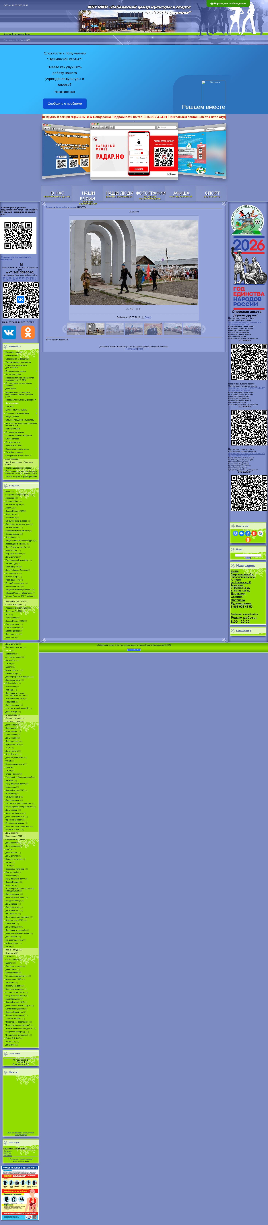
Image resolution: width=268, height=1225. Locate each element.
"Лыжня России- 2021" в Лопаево (20, 596)
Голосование (11, 731)
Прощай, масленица (14, 583)
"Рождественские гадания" (17, 1025)
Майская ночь (11, 943)
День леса (10, 833)
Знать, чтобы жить (14, 813)
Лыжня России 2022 (14, 511)
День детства (11, 557)
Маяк (7, 491)
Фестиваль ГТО (12, 580)
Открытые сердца (13, 966)
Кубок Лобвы (11, 683)
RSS (28, 40)
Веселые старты (13, 504)
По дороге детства (14, 940)
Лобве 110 (10, 1041)
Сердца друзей (12, 534)
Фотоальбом (61, 207)
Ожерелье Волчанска (15, 839)
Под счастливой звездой (16, 708)
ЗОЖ (7, 614)
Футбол (8, 849)
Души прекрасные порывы (17, 677)
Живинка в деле (12, 680)
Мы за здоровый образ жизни (18, 807)
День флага (10, 537)
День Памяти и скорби (15, 547)
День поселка (11, 634)
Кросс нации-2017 (13, 836)
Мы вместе (10, 517)
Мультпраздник (12, 999)
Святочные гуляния (14, 1009)
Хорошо (7, 1153)
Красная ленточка (13, 859)
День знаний (11, 738)
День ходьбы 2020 (13, 611)
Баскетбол (10, 660)
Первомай (10, 498)
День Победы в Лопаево (16, 570)
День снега (10, 514)
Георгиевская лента (14, 764)
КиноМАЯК (10, 923)
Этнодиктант (11, 728)
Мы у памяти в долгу (15, 784)
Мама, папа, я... (12, 670)
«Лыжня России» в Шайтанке (18, 593)
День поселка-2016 (14, 920)
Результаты (14, 1159)
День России (11, 550)
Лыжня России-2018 (14, 790)
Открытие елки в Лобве (16, 521)
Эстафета (10, 654)
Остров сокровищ (13, 718)
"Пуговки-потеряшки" (15, 1015)
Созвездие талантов (14, 869)
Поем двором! (12, 567)
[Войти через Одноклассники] (248, 540)
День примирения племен (17, 933)
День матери (11, 712)
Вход (27, 34)
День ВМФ (10, 1045)
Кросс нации (11, 734)
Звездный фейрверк (14, 897)
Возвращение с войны (15, 544)
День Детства (11, 754)
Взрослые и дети (13, 986)
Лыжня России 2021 (14, 601)
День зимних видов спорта (17, 1005)
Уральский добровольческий (18, 777)
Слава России (12, 774)
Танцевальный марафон (16, 560)
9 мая (8, 650)
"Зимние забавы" (13, 1018)
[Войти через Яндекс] (254, 533)
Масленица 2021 (13, 586)
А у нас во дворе (13, 657)
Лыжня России (12, 882)
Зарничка (9, 982)
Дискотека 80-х (12, 910)
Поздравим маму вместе (17, 531)
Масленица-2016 (13, 979)
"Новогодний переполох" (16, 1022)
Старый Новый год (14, 1012)
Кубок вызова (11, 973)
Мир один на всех (13, 554)
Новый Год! (10, 793)
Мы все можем (12, 527)
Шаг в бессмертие (13, 647)
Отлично (7, 1151)
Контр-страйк (11, 872)
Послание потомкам (14, 823)
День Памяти (11, 751)
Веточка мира (11, 573)
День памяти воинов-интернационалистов (15, 694)
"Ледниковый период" (15, 1032)
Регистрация (18, 34)
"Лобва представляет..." (16, 976)
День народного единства (17, 826)
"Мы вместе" (11, 914)
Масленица (10, 618)
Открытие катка (12, 627)
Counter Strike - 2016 (14, 992)
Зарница (9, 690)
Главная (7, 34)
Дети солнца (11, 725)
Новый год (10, 702)
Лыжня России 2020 (14, 621)
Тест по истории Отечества (18, 803)
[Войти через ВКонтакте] (241, 533)
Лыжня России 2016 (14, 1002)
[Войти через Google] (260, 533)
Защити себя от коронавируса (19, 540)
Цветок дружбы (12, 631)
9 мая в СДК (11, 563)
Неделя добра (11, 501)
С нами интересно (13, 604)
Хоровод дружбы (13, 721)
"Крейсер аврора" (13, 820)
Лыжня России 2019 (14, 698)
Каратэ (8, 667)
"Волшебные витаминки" (16, 1035)
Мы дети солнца (12, 829)
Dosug (148, 317)
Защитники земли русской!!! (18, 590)
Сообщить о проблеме (65, 103)
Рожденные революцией (16, 608)
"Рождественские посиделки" (18, 1028)
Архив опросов (26, 1159)
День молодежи (12, 846)
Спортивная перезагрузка (17, 495)
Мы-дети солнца (13, 900)
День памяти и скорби (15, 930)
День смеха (10, 969)
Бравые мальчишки (14, 989)
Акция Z (9, 508)
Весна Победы (12, 950)
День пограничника (14, 757)
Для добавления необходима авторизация (20, 1133)
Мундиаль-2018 (12, 744)
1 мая (8, 663)
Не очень (7, 1155)
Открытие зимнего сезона (17, 524)
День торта (10, 637)
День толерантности (14, 816)
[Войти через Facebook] (248, 533)
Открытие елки (12, 624)
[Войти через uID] (235, 533)
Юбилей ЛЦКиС (12, 1038)
